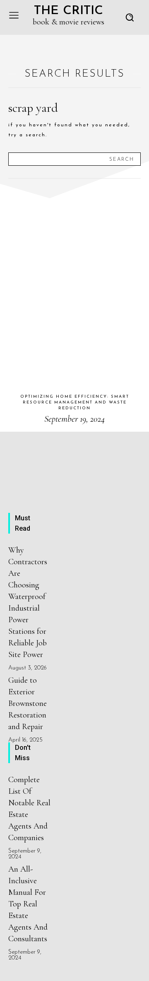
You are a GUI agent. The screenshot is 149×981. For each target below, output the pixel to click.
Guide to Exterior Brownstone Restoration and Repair (27, 703)
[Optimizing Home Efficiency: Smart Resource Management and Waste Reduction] (74, 286)
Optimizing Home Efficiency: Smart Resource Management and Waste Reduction (74, 402)
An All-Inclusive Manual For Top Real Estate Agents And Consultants (28, 904)
